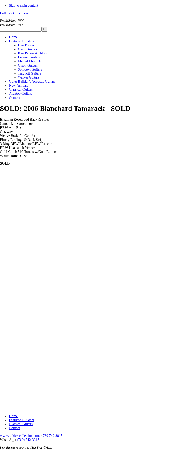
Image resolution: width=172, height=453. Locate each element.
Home (13, 416)
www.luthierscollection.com (20, 436)
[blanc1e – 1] (17, 339)
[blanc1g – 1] (17, 374)
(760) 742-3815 (28, 440)
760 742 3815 (52, 436)
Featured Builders (21, 420)
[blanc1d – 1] (17, 305)
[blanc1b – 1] (17, 236)
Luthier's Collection (14, 13)
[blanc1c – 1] (17, 270)
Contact (14, 428)
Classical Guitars (21, 424)
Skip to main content (23, 5)
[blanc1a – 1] (17, 201)
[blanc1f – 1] (17, 408)
